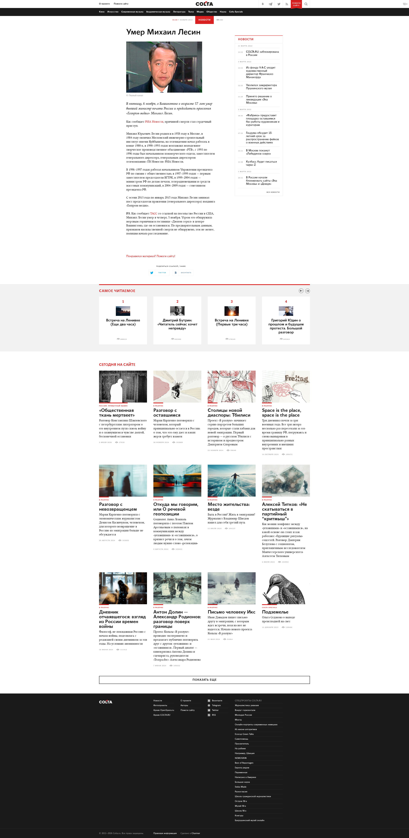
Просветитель (242, 744)
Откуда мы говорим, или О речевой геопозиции (175, 509)
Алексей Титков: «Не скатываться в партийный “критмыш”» (284, 511)
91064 (230, 639)
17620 (122, 442)
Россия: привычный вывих (113, 406)
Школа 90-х (240, 811)
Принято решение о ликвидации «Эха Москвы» (259, 99)
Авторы (184, 705)
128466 (289, 627)
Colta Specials (236, 12)
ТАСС (153, 213)
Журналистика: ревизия (247, 705)
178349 (232, 339)
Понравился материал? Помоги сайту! (150, 256)
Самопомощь (241, 739)
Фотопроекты (160, 705)
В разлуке (158, 406)
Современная (132, 12)
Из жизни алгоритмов (246, 729)
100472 (289, 454)
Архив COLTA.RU (161, 715)
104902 (285, 562)
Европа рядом (242, 768)
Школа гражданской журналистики (253, 796)
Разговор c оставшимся (166, 413)
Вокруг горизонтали (245, 710)
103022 (179, 549)
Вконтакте (217, 701)
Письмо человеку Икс (231, 612)
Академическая (158, 12)
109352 (177, 666)
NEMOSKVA (241, 758)
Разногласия (241, 792)
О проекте (104, 4)
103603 (125, 540)
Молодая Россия (243, 715)
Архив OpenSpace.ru (163, 710)
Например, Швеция (245, 753)
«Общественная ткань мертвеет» (117, 413)
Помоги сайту (121, 4)
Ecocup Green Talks (244, 734)
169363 (286, 339)
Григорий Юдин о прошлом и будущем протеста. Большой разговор (286, 326)
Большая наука (242, 782)
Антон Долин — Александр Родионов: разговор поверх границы (177, 619)
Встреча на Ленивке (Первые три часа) (232, 322)
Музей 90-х (240, 806)
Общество (211, 12)
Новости (204, 20)
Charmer (196, 833)
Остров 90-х (241, 801)
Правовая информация (165, 833)
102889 (179, 442)
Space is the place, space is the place (281, 413)
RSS (214, 715)
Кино (101, 12)
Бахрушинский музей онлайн (249, 820)
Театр (191, 12)
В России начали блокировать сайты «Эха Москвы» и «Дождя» (261, 180)
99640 (233, 450)
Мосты (238, 720)
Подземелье (275, 612)
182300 (177, 339)
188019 (123, 339)
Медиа (200, 12)
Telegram (216, 705)
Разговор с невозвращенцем (118, 507)
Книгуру (239, 816)
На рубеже (240, 748)
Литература (179, 12)
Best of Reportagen (244, 763)
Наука (223, 12)
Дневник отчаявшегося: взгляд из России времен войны (122, 619)
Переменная (241, 772)
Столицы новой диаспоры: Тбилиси (229, 413)
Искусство (112, 12)
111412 (123, 650)
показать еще (205, 679)
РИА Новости (154, 122)
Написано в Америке (245, 777)
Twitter (215, 710)
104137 (232, 528)
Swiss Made (240, 787)
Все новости (273, 192)
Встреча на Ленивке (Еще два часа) (123, 322)
